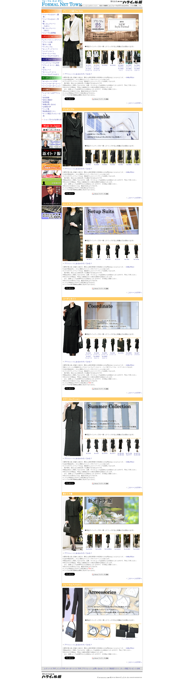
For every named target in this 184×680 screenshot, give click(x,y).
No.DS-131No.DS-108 (137, 454)
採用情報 (46, 102)
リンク (106, 668)
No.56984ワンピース (129, 353)
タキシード (47, 70)
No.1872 (89, 259)
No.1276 (117, 259)
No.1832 (126, 259)
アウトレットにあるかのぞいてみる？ (78, 74)
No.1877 (96, 453)
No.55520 (112, 65)
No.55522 (104, 65)
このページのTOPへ (135, 103)
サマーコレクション (71, 399)
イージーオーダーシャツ (52, 86)
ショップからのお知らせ (53, 119)
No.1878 (88, 453)
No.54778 (104, 453)
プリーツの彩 (48, 42)
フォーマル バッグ (127, 639)
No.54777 (112, 453)
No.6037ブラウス (137, 353)
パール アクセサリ (98, 639)
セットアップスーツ (71, 204)
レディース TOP (50, 668)
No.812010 (89, 549)
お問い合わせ (98, 668)
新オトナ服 (47, 44)
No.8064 (104, 164)
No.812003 (127, 549)
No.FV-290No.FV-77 (129, 454)
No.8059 (96, 164)
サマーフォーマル (49, 54)
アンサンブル (48, 47)
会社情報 (46, 98)
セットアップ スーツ (50, 49)
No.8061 (120, 164)
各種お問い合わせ (49, 104)
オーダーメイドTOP (50, 81)
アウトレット (87, 668)
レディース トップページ (52, 40)
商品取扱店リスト (49, 111)
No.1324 (108, 259)
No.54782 (121, 353)
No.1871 (98, 259)
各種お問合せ (130, 77)
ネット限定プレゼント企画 (130, 668)
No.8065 (88, 164)
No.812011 (117, 549)
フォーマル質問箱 (49, 33)
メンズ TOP (61, 668)
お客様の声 (47, 107)
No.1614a (136, 259)
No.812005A (108, 549)
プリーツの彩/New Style (73, 11)
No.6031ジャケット (112, 353)
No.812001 (99, 549)
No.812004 (136, 549)
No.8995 (128, 164)
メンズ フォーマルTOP (51, 63)
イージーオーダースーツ (52, 84)
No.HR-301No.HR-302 (121, 454)
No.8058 (112, 164)
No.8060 (137, 164)
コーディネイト (48, 51)
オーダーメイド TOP (73, 668)
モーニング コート (49, 72)
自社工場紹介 (48, 100)
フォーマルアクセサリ (51, 56)
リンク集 (46, 109)
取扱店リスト (114, 668)
